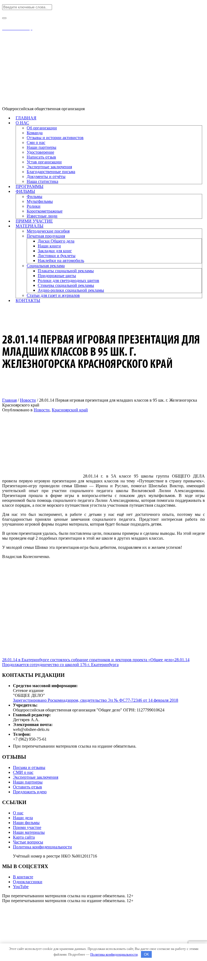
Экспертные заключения (35, 777)
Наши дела (23, 817)
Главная (9, 400)
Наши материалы (29, 832)
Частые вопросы (28, 842)
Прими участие (27, 827)
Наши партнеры (28, 782)
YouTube (21, 886)
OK (146, 954)
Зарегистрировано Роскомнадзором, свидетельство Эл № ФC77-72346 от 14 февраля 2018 (95, 700)
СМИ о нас (23, 772)
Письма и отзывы (29, 767)
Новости (28, 400)
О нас (18, 813)
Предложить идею (30, 791)
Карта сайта (24, 837)
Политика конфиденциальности (42, 847)
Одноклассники (27, 881)
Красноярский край (70, 410)
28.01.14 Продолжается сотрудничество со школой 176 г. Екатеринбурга (95, 662)
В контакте (23, 877)
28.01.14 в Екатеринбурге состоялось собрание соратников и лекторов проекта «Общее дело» (88, 659)
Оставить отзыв (27, 787)
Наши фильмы (26, 822)
